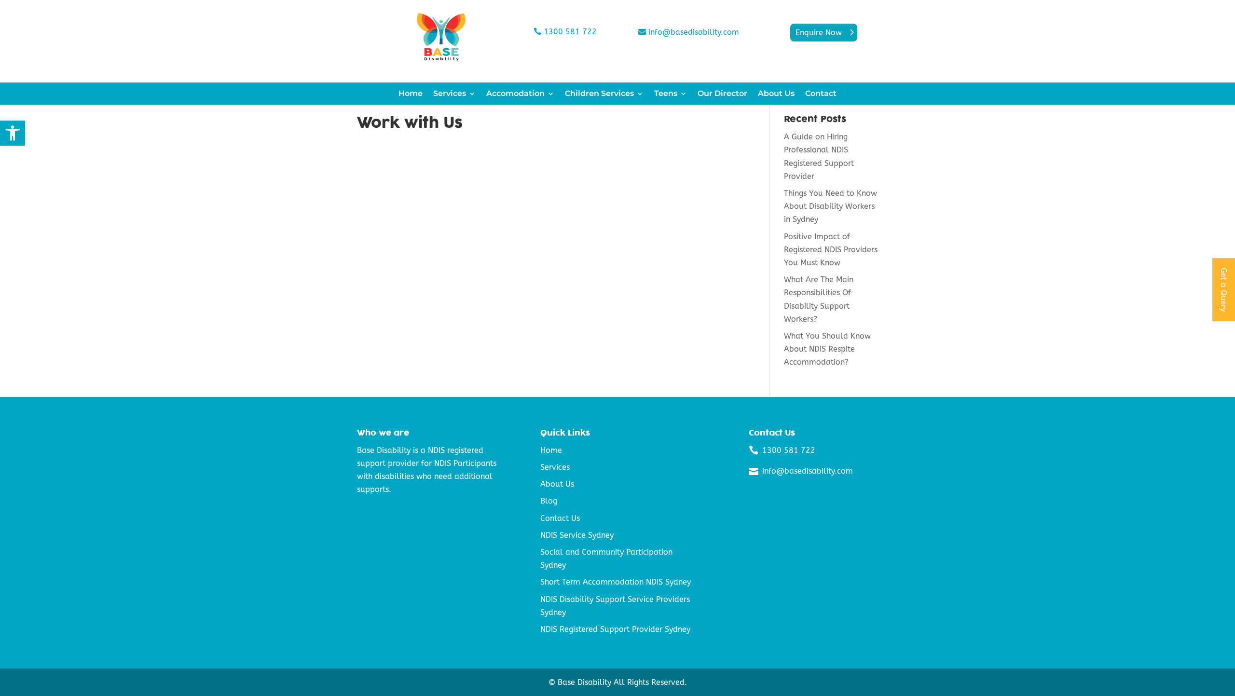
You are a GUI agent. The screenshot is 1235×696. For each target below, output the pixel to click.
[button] (12, 133)
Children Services (599, 94)
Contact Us (560, 518)
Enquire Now (819, 32)
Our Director (722, 94)
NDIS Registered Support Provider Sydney (615, 629)
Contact (821, 94)
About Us (776, 94)
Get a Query (1223, 290)
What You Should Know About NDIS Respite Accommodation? (827, 349)
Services (449, 94)
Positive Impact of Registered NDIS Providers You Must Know (831, 249)
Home (410, 94)
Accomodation (515, 94)
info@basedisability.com (693, 32)
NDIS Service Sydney (577, 535)
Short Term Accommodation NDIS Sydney (615, 582)
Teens (665, 94)
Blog (548, 500)
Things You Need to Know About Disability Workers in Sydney (830, 206)
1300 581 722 (570, 31)
